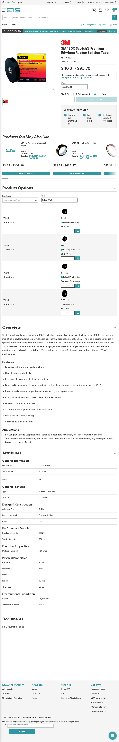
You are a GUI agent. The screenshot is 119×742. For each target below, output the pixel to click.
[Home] (13, 10)
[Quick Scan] (94, 10)
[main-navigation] (4, 10)
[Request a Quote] (100, 10)
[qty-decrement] (63, 99)
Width (63, 83)
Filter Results (6, 196)
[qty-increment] (72, 99)
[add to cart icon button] (77, 231)
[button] (17, 2)
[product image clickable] (6, 101)
